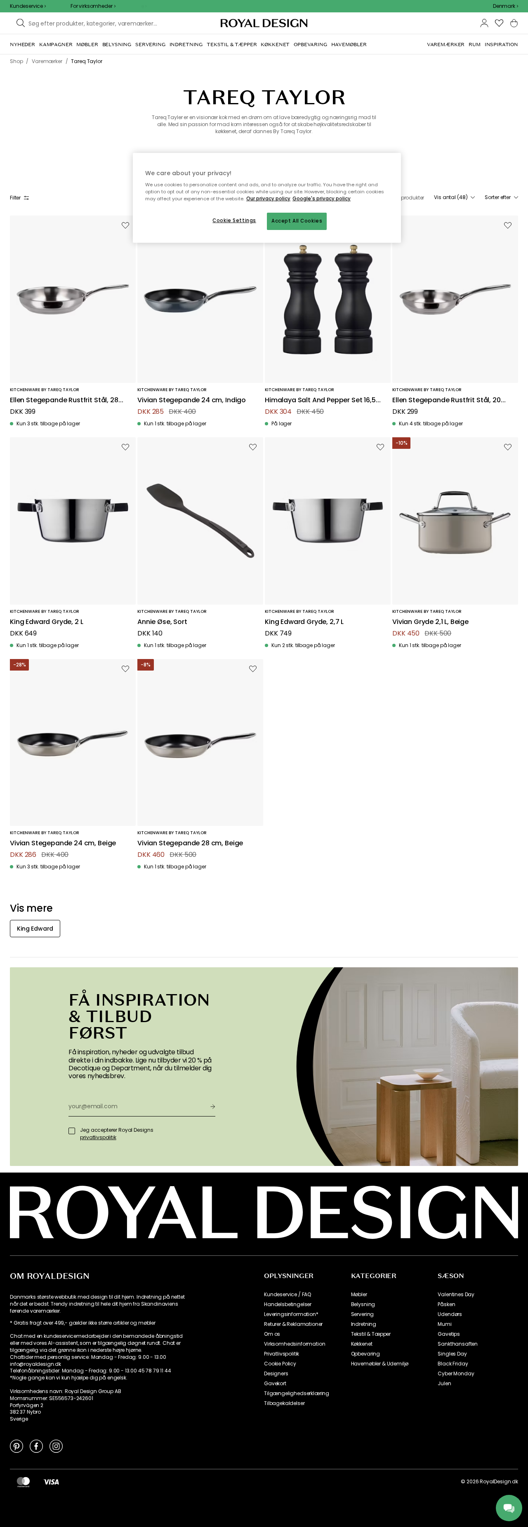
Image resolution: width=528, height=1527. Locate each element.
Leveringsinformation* (291, 1314)
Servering (362, 1314)
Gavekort (275, 1383)
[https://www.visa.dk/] (51, 1481)
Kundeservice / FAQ (287, 1294)
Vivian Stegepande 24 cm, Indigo (191, 400)
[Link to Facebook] (36, 1445)
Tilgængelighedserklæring (296, 1393)
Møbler (359, 1294)
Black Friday (453, 1363)
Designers (276, 1373)
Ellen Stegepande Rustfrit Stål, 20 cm (446, 400)
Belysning (363, 1304)
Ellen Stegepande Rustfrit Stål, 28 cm (64, 400)
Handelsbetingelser (287, 1304)
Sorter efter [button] (498, 197)
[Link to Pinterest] (16, 1445)
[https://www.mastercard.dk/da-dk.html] (23, 1481)
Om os (272, 1334)
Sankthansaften (458, 1344)
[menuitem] (22, 44)
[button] (505, 6)
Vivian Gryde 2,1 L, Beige (430, 622)
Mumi (444, 1324)
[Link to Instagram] (56, 1445)
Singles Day (452, 1353)
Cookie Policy (280, 1363)
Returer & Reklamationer (293, 1324)
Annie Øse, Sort (162, 622)
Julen (444, 1383)
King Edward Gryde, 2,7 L (304, 622)
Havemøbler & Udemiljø (380, 1363)
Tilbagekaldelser (284, 1403)
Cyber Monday (456, 1373)
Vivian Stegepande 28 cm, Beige (190, 843)
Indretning (363, 1324)
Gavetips (449, 1334)
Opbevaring (365, 1353)
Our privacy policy (268, 198)
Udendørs (450, 1314)
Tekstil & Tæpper (371, 1334)
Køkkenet (361, 1344)
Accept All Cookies (296, 221)
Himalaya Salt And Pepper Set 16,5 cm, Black (320, 400)
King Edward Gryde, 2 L (46, 622)
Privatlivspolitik (281, 1353)
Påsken (446, 1304)
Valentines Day (456, 1294)
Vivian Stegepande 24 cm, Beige (63, 843)
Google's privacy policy (321, 198)
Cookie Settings (234, 220)
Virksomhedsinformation (294, 1344)
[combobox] (505, 6)
